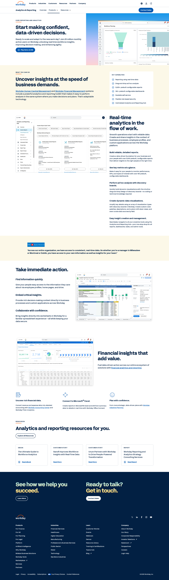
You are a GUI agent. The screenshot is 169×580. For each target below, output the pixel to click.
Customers (52, 3)
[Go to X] (132, 517)
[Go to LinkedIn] (137, 517)
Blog (87, 553)
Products (32, 3)
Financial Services (57, 529)
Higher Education (57, 536)
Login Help (125, 553)
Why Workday (21, 550)
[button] (31, 462)
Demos (88, 539)
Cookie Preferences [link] (73, 574)
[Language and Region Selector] (141, 3)
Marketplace (20, 560)
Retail (53, 550)
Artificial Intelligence (23, 546)
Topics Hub (90, 550)
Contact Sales (146, 10)
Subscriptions (41, 574)
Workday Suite (21, 557)
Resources (63, 3)
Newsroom (125, 543)
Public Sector (56, 546)
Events (88, 532)
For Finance (20, 529)
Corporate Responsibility (130, 536)
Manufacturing (56, 539)
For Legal (19, 539)
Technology (55, 553)
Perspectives (126, 546)
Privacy (23, 574)
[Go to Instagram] (146, 517)
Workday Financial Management (70, 91)
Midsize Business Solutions (26, 553)
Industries (42, 3)
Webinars (89, 536)
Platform (19, 543)
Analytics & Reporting (26, 10)
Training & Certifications (95, 546)
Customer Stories (92, 529)
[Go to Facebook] (141, 517)
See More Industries (58, 557)
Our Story (125, 532)
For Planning (20, 536)
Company (82, 3)
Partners (73, 3)
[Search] (151, 3)
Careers (124, 550)
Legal (17, 574)
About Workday (127, 529)
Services (19, 564)
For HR (18, 532)
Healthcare (55, 532)
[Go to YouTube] (151, 517)
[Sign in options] (146, 3)
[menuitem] (43, 10)
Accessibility (31, 574)
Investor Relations (128, 539)
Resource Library (92, 543)
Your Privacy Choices (58, 574)
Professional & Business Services (63, 543)
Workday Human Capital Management (33, 91)
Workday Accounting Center (38, 408)
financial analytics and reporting (126, 367)
